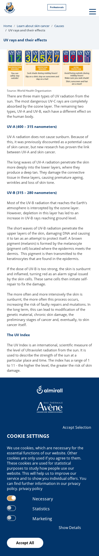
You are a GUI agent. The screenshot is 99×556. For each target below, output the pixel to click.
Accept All (25, 542)
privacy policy (30, 488)
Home (7, 26)
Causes (59, 26)
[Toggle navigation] (92, 11)
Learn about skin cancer (33, 26)
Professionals (57, 7)
